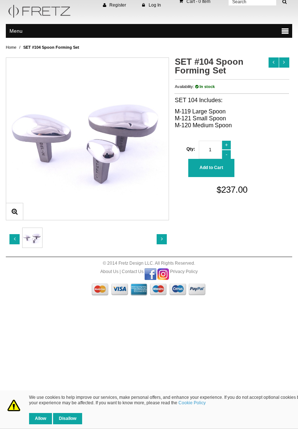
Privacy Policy (184, 271)
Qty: (190, 149)
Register (117, 5)
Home (11, 47)
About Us (109, 271)
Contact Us (133, 271)
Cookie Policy (192, 402)
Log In (155, 5)
